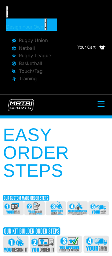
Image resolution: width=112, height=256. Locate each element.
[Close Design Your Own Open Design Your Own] (46, 24)
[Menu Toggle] (7, 12)
